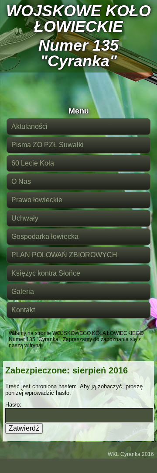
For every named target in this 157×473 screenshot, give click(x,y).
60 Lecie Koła (32, 163)
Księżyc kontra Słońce (45, 273)
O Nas (21, 181)
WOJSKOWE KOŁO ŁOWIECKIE (78, 18)
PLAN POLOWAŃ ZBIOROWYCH (64, 255)
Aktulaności (29, 126)
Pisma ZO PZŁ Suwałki (47, 144)
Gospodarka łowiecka (44, 236)
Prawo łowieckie (36, 200)
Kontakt (23, 310)
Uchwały (24, 218)
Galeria (22, 291)
